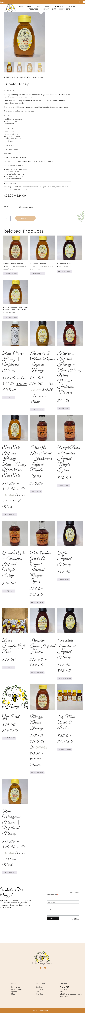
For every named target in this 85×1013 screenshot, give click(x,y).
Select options (11, 274)
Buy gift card (9, 738)
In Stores (73, 7)
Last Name (51, 910)
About (38, 7)
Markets (48, 7)
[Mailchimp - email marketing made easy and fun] (75, 920)
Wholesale (59, 7)
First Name (51, 902)
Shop (29, 7)
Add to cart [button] (9, 398)
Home (21, 7)
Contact (45, 9)
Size (6, 207)
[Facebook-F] (79, 2)
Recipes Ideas (64, 9)
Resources (33, 9)
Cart (54, 9)
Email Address (52, 895)
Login (2, 2)
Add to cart (25, 218)
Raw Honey (24, 77)
